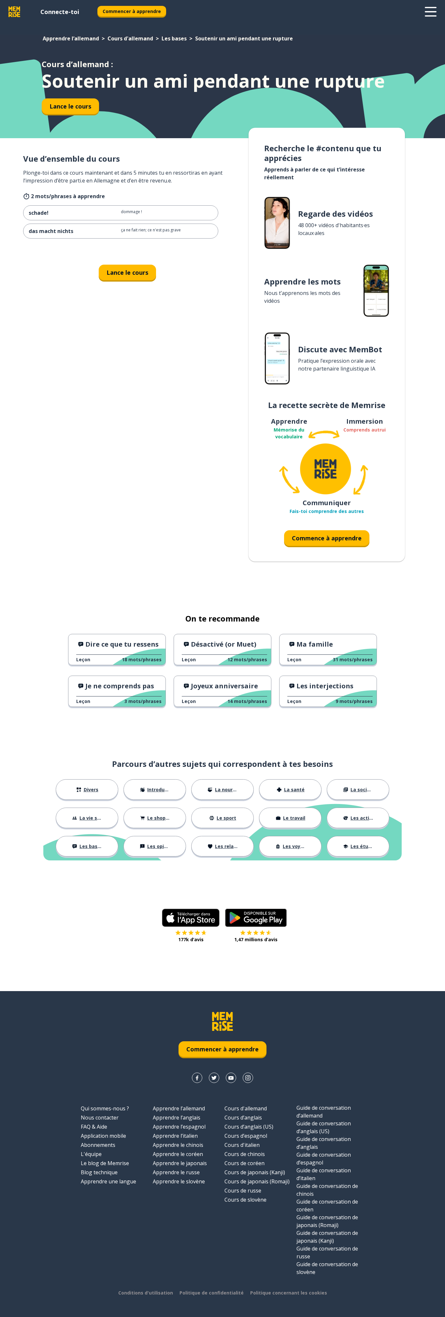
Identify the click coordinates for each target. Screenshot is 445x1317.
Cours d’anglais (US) (248, 1126)
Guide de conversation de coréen (327, 1205)
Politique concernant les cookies (288, 1293)
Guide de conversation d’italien (323, 1174)
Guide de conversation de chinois (327, 1189)
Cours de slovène (245, 1199)
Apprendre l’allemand (71, 38)
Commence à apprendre (327, 538)
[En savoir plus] (430, 12)
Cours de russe (242, 1190)
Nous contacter (100, 1117)
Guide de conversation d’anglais (323, 1142)
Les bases (174, 38)
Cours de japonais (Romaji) (257, 1181)
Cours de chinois (244, 1154)
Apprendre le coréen (178, 1154)
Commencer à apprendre (132, 11)
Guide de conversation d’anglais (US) (323, 1127)
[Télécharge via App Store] (191, 918)
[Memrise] (14, 12)
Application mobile (103, 1135)
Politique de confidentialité (211, 1293)
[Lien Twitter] (214, 1078)
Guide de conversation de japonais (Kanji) (327, 1236)
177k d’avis (191, 939)
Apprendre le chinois (178, 1145)
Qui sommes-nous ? (105, 1108)
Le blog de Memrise (105, 1163)
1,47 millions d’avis (256, 939)
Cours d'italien (242, 1145)
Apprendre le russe (176, 1172)
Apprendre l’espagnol (179, 1126)
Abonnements (98, 1145)
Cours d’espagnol (245, 1135)
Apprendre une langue (108, 1181)
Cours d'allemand (130, 38)
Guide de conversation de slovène (327, 1268)
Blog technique (99, 1172)
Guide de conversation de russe (327, 1252)
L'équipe (91, 1154)
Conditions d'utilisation (145, 1293)
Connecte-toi (59, 12)
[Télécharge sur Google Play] (256, 918)
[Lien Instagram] (248, 1078)
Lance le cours (70, 106)
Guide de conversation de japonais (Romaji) (327, 1221)
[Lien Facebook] (197, 1078)
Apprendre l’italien (175, 1135)
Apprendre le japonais (180, 1163)
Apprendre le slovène (179, 1181)
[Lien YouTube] (231, 1078)
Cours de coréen (244, 1163)
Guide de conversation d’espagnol (323, 1158)
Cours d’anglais (243, 1117)
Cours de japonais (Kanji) (254, 1172)
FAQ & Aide (94, 1126)
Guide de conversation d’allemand (323, 1111)
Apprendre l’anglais (176, 1117)
